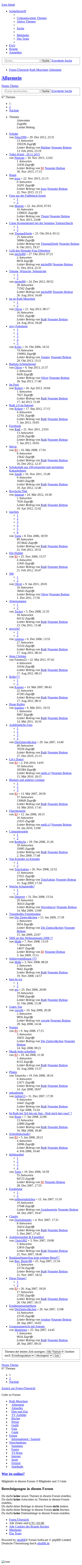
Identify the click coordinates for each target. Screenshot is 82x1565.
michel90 (20, 254)
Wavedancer (48, 907)
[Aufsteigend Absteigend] (44, 1355)
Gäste (14, 1432)
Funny (15, 1449)
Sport (14, 1459)
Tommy (45, 357)
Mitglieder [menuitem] (23, 35)
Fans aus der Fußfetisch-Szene (27, 195)
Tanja (17, 536)
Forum (13, 1435)
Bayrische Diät (18, 491)
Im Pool (14, 384)
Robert (18, 388)
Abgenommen (17, 601)
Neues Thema (10, 85)
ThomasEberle (23, 233)
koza (17, 178)
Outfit (14, 1425)
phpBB (21, 1540)
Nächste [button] (14, 110)
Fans (14, 1428)
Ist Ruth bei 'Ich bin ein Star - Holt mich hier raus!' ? (40, 1113)
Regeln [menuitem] (13, 49)
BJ (42, 168)
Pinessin (19, 157)
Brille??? (14, 676)
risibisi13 (19, 1096)
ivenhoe (45, 1319)
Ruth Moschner (39, 69)
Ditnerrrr (19, 896)
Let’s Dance (16, 759)
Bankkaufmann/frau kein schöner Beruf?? (34, 1257)
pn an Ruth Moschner (22, 298)
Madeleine (20, 1329)
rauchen (14, 511)
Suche (45, 60)
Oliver (18, 309)
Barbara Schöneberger (22, 364)
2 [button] (10, 107)
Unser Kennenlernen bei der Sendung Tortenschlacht (41, 223)
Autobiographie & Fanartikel (26, 1237)
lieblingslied (16, 1154)
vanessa (19, 639)
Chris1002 (20, 1240)
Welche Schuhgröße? (22, 886)
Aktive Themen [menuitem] (26, 21)
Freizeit (15, 1463)
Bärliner (46, 147)
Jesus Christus (17, 656)
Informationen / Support (25, 1439)
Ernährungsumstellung (22, 1305)
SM (11, 573)
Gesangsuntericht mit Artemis (27, 1326)
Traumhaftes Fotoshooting (25, 914)
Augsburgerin (49, 1209)
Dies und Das (19, 1411)
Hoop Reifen (17, 704)
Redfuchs (20, 841)
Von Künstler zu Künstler (24, 859)
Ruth (44, 319)
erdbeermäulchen (24, 1199)
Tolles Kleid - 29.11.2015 (24, 154)
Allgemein (55, 69)
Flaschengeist (17, 810)
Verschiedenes (17, 1442)
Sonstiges (17, 1446)
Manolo (19, 206)
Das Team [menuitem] (23, 38)
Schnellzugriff (17, 11)
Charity (13, 1216)
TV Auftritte (18, 1415)
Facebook (15, 426)
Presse (15, 1422)
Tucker (18, 611)
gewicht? (14, 628)
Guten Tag (15, 1006)
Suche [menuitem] (20, 28)
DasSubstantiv (23, 1219)
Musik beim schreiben (22, 1051)
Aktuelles (17, 1408)
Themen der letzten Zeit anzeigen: (25, 1351)
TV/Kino (17, 1452)
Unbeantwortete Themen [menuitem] (32, 18)
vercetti (18, 1010)
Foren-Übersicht (19, 69)
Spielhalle (17, 1466)
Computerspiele (18, 831)
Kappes (19, 687)
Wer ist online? (13, 1474)
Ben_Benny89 (23, 1261)
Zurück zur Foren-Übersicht (18, 1388)
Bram (17, 1116)
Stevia (13, 446)
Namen (13, 1027)
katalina (19, 707)
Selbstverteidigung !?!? (23, 958)
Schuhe (13, 133)
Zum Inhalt (8, 4)
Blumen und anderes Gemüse (27, 780)
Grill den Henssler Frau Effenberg (29, 250)
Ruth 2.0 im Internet (21, 405)
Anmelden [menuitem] (15, 52)
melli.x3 (46, 773)
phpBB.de (43, 1543)
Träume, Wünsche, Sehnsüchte (27, 271)
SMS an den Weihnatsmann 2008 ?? (31, 938)
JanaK (18, 474)
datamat (19, 494)
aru (16, 989)
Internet (16, 1456)
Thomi (45, 216)
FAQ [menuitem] (12, 45)
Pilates (13, 1072)
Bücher (15, 1418)
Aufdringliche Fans (20, 725)
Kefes (18, 346)
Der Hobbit (16, 553)
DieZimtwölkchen (25, 742)
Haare (12, 175)
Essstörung (15, 1189)
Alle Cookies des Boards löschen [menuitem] (29, 1526)
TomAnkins (21, 869)
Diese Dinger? (18, 1278)
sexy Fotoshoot (18, 326)
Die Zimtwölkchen (25, 917)
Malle (17, 941)
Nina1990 (20, 137)
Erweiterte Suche (61, 60)
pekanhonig (16, 1092)
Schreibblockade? (20, 1134)
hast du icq (15, 979)
